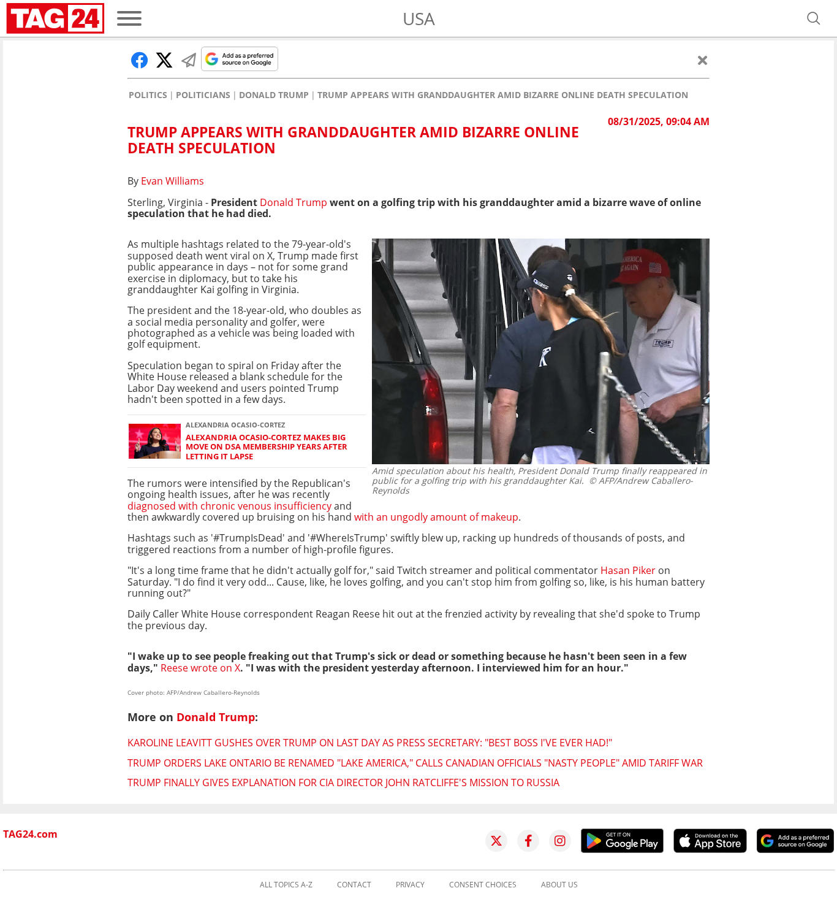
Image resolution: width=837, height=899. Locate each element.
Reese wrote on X (200, 668)
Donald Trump (274, 95)
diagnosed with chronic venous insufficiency (229, 506)
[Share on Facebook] (139, 60)
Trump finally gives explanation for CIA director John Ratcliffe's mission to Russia (343, 782)
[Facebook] (528, 841)
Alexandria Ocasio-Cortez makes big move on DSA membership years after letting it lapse (266, 447)
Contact (354, 885)
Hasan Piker (627, 570)
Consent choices (483, 885)
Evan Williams (172, 181)
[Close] (703, 60)
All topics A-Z (286, 885)
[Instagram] (560, 841)
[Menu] (129, 18)
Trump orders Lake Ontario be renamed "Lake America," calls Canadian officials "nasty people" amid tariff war (415, 763)
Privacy (410, 885)
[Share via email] (188, 60)
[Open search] (814, 18)
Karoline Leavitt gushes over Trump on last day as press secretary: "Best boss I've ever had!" (369, 742)
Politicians (203, 95)
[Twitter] (496, 841)
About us (559, 885)
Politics (148, 95)
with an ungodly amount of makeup (436, 517)
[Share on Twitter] (164, 60)
